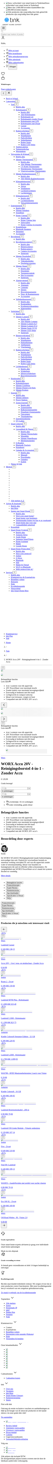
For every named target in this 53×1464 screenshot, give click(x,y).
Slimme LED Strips (28, 330)
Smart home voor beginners (26, 518)
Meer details (5, 876)
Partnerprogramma (13, 1398)
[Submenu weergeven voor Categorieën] (17, 101)
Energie (14, 393)
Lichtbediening (21, 366)
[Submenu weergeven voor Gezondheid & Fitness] (35, 429)
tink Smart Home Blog (19, 591)
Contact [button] (9, 1327)
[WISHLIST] (26, 74)
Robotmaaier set (27, 117)
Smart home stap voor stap (26, 523)
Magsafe (24, 455)
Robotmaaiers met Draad (30, 124)
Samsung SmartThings (24, 539)
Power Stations (21, 400)
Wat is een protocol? (24, 554)
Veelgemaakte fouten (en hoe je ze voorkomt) (33, 520)
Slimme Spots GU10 (29, 328)
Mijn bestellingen (15, 53)
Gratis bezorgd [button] (6, 783)
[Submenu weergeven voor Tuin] (16, 104)
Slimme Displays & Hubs (26, 388)
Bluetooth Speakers (23, 229)
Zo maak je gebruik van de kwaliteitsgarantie (18, 1293)
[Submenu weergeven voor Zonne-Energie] (29, 402)
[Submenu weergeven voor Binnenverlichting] (32, 335)
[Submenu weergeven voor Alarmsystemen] (30, 280)
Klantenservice (12, 634)
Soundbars (20, 213)
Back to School (12, 98)
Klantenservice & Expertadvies (23, 577)
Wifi (17, 562)
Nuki (8, 1317)
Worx (3, 758)
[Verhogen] (29, 788)
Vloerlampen (26, 347)
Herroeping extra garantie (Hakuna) (20, 1334)
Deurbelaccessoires (28, 263)
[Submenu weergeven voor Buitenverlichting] (31, 130)
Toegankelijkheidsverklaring (17, 1439)
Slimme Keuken (22, 390)
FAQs (4, 916)
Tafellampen (25, 345)
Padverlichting (26, 138)
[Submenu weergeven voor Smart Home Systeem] (30, 529)
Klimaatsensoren (22, 196)
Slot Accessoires (27, 275)
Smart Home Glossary (14, 1395)
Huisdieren (20, 447)
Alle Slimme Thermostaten (31, 164)
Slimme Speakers (22, 210)
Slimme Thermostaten (24, 160)
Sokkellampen (26, 140)
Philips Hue (10, 1312)
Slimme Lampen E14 (29, 326)
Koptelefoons (21, 227)
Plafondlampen (26, 343)
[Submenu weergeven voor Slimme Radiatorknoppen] (38, 173)
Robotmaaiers (21, 110)
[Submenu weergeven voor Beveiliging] (22, 236)
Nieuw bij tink (16, 464)
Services (9, 572)
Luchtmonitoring (27, 201)
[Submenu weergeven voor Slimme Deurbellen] (33, 256)
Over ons (9, 1389)
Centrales (24, 287)
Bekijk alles (20, 107)
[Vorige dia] (4, 705)
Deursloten (25, 271)
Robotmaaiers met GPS (30, 121)
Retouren (14, 582)
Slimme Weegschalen (29, 434)
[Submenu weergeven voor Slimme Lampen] (31, 316)
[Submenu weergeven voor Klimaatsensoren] (31, 195)
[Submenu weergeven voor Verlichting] (21, 311)
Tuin (12, 104)
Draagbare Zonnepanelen (30, 412)
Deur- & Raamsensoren (30, 294)
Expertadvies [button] (11, 1330)
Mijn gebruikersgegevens (18, 56)
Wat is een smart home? (25, 516)
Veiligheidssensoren (23, 299)
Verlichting (15, 311)
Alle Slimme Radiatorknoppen (32, 179)
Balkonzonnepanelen (29, 410)
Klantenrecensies (8, 908)
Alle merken (11, 1303)
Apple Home (21, 537)
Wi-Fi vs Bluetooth (23, 567)
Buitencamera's (27, 249)
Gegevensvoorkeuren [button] (14, 1437)
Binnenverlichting (23, 336)
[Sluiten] (9, 92)
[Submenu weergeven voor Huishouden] (22, 378)
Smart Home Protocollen (20, 549)
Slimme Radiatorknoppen (26, 174)
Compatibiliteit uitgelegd (25, 525)
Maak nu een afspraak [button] (9, 1251)
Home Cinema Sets (28, 220)
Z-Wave (19, 558)
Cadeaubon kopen (13, 1378)
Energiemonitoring (23, 419)
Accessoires (20, 234)
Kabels (23, 462)
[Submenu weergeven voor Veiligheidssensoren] (33, 299)
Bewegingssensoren (28, 292)
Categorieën (10, 101)
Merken (9, 467)
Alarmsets (24, 285)
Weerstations (21, 151)
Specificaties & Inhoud (10, 913)
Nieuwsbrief (15, 588)
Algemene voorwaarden (15, 1428)
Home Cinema (21, 216)
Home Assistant (22, 541)
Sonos (8, 1305)
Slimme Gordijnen (23, 386)
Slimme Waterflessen (29, 438)
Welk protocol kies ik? (24, 569)
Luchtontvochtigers (28, 191)
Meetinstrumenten (28, 441)
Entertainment (16, 206)
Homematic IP (11, 1308)
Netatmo (9, 1314)
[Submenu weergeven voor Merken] (14, 466)
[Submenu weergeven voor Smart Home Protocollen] (32, 548)
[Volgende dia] (4, 719)
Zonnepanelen (26, 407)
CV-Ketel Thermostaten (30, 167)
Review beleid (11, 1426)
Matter (18, 544)
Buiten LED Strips (28, 145)
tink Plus (9, 636)
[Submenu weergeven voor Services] (14, 572)
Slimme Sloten (21, 266)
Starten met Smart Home (20, 511)
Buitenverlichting (22, 131)
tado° (8, 1310)
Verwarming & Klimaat (20, 154)
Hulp (13, 584)
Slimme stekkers (22, 398)
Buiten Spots (26, 142)
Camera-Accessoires (29, 251)
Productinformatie (8, 903)
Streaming (20, 231)
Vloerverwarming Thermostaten (33, 171)
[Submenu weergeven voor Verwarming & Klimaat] (31, 154)
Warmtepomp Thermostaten (31, 169)
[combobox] (12, 34)
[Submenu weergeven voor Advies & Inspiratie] (23, 503)
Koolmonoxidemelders (29, 306)
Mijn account (13, 50)
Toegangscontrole (28, 273)
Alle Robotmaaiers (28, 115)
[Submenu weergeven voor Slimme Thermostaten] (35, 159)
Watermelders (26, 308)
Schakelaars (25, 371)
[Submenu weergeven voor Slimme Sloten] (29, 266)
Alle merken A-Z (17, 501)
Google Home (21, 546)
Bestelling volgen (17, 579)
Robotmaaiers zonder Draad (32, 119)
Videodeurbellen (27, 261)
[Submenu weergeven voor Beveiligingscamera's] (34, 241)
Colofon (9, 1435)
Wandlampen (26, 136)
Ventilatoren (25, 188)
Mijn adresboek (14, 59)
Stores (8, 1400)
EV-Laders (20, 421)
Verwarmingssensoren (29, 203)
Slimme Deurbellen (23, 256)
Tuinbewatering (22, 147)
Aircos (23, 186)
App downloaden (8, 911)
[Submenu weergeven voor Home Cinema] (29, 215)
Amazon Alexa (21, 535)
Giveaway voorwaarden (15, 1430)
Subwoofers (25, 222)
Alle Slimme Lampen (29, 321)
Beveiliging (15, 237)
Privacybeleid (11, 1432)
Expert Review (7, 905)
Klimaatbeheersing (23, 181)
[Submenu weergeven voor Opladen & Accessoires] (36, 450)
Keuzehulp (15, 527)
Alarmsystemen (22, 280)
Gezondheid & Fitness (24, 429)
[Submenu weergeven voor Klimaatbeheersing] (32, 181)
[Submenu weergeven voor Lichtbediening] (29, 366)
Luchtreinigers (26, 193)
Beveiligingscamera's (24, 242)
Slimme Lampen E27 (29, 324)
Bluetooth (19, 560)
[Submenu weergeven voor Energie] (19, 392)
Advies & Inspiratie (13, 504)
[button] (26, 53)
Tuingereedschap (22, 149)
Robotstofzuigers (22, 383)
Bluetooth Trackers (23, 445)
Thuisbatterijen (26, 416)
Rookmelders (26, 304)
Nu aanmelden (6, 1417)
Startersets (25, 253)
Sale (7, 638)
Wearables (25, 436)
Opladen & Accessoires (25, 450)
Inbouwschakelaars (28, 373)
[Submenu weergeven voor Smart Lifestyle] (25, 423)
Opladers (24, 459)
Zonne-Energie (21, 403)
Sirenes (23, 290)
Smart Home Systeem (19, 530)
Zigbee (18, 556)
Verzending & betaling (14, 1339)
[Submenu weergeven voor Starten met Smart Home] (32, 511)
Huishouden (15, 379)
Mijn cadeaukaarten (16, 62)
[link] (8, 643)
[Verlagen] (3, 788)
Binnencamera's (27, 247)
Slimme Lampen (22, 317)
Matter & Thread (22, 565)
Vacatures (9, 1391)
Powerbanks (25, 457)
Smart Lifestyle (17, 424)
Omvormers (25, 414)
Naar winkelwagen (8, 89)
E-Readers (20, 443)
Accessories (25, 128)
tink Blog (14, 508)
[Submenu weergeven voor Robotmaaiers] (28, 109)
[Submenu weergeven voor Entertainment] (24, 205)
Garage (23, 126)
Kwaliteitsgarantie (18, 586)
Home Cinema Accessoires (31, 225)
